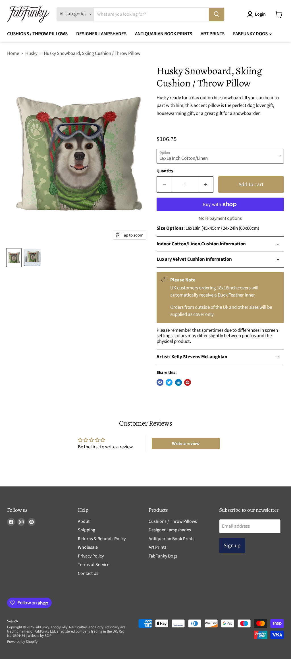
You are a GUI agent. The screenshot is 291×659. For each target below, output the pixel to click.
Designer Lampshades (101, 33)
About (84, 521)
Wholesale (88, 547)
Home (13, 54)
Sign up (232, 546)
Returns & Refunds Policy (102, 539)
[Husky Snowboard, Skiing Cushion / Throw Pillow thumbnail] (14, 257)
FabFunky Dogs (251, 33)
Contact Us (88, 573)
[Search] (216, 14)
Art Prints (213, 33)
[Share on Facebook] (160, 382)
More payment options (220, 218)
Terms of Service (93, 564)
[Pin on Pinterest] (187, 382)
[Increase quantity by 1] (205, 184)
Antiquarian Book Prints (163, 33)
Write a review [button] (185, 443)
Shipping (86, 530)
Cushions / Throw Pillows (37, 33)
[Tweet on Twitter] (169, 382)
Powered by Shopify (22, 641)
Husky (31, 54)
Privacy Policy (91, 556)
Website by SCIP (39, 635)
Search (12, 621)
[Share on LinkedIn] (178, 382)
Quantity (165, 171)
